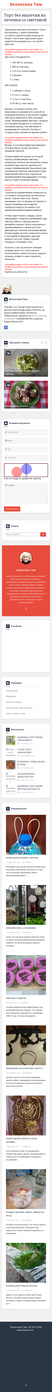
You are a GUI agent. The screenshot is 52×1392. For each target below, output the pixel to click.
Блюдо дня (11, 690)
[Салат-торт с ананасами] (10, 752)
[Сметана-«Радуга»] (26, 974)
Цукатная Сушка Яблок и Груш (31, 763)
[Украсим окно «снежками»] (26, 904)
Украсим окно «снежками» (21, 928)
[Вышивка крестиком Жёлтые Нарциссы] (10, 791)
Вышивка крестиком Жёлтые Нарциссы (29, 787)
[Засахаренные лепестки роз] (10, 777)
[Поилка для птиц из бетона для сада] (26, 1262)
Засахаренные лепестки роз (26, 775)
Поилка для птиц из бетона (21, 1285)
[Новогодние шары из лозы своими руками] (26, 1115)
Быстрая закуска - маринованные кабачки (22, 372)
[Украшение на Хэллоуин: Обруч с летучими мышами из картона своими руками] (26, 1045)
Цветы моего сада (15, 713)
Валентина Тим (26, 4)
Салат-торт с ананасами (24, 751)
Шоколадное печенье (16, 406)
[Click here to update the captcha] (26, 470)
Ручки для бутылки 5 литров (22, 857)
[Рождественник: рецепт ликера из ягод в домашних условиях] (26, 1188)
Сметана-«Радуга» (16, 998)
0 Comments (27, 862)
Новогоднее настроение (19, 707)
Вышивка (11, 696)
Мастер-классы (14, 702)
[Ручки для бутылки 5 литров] (26, 834)
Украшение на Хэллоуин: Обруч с (24, 1068)
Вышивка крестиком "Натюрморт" (29, 738)
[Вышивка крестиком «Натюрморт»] (10, 740)
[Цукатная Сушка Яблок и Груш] (10, 764)
